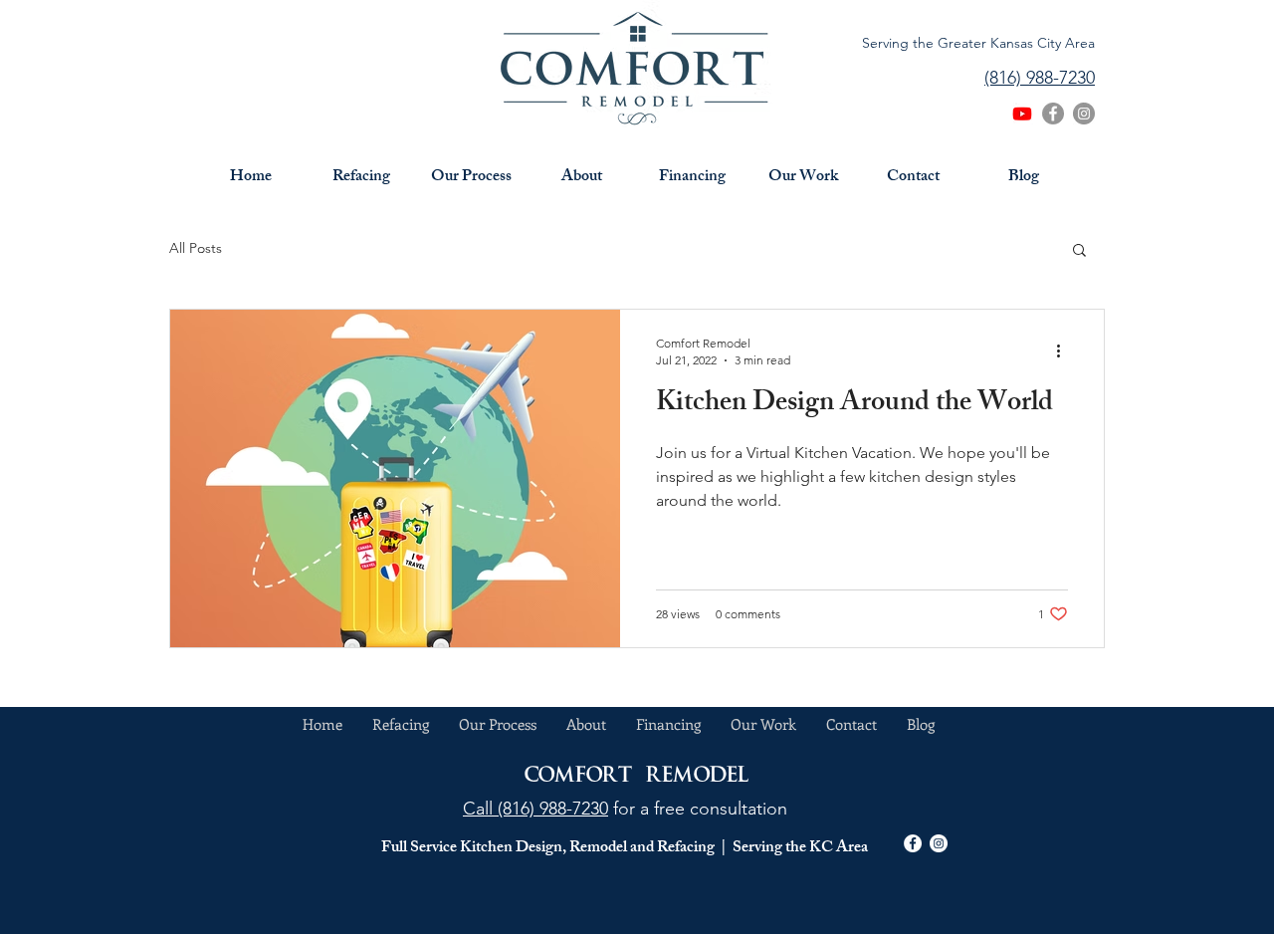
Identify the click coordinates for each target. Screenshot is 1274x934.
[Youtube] (1022, 113)
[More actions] (1065, 350)
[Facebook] (1053, 113)
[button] (1079, 251)
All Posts (195, 248)
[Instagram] (1084, 113)
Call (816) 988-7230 (535, 808)
